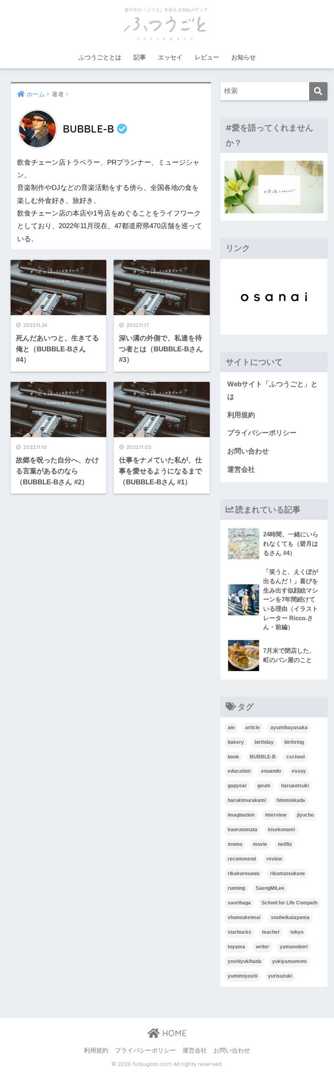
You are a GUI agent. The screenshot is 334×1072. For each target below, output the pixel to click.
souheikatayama (290, 917)
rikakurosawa (243, 873)
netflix (285, 844)
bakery (236, 742)
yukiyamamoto (289, 961)
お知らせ (243, 57)
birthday (264, 742)
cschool (295, 757)
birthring (294, 742)
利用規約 (241, 415)
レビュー (207, 57)
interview (275, 815)
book (233, 757)
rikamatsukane (287, 873)
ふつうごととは (100, 57)
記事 (140, 57)
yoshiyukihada (244, 961)
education (239, 771)
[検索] (318, 91)
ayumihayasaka (289, 727)
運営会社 (241, 469)
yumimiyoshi (242, 976)
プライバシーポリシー (262, 433)
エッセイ (170, 57)
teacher (271, 932)
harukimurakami (247, 800)
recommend (242, 859)
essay (299, 771)
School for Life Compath (289, 903)
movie (260, 844)
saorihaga (239, 903)
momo (235, 844)
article (252, 727)
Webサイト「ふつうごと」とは (272, 390)
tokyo (296, 932)
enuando (271, 771)
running (236, 888)
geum (263, 786)
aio (231, 727)
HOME (173, 1033)
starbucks (239, 932)
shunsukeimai (244, 917)
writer (262, 947)
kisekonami (281, 829)
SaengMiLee (270, 888)
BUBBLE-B (263, 757)
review (274, 859)
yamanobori (294, 947)
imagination (241, 815)
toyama (236, 947)
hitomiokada (291, 800)
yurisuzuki (280, 976)
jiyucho (305, 815)
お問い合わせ (248, 451)
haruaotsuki (295, 786)
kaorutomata (242, 829)
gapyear (237, 786)
